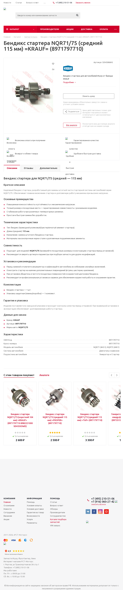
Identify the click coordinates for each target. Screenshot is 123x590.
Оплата (104, 29)
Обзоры (54, 509)
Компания (9, 498)
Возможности (33, 516)
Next (116, 375)
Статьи (53, 502)
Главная (7, 502)
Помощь (55, 498)
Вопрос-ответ (56, 505)
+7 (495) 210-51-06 (64, 3)
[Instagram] (100, 511)
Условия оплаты (34, 505)
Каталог (14, 29)
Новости (8, 509)
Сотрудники (9, 512)
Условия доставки (35, 509)
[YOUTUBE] (106, 511)
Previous (111, 375)
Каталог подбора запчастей (58, 520)
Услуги (30, 519)
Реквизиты (32, 523)
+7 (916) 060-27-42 (103, 501)
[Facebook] (94, 511)
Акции (70, 29)
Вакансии (8, 516)
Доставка (86, 29)
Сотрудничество (58, 516)
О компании (9, 505)
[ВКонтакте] (88, 511)
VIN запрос (55, 525)
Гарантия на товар (35, 512)
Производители (49, 29)
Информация (34, 498)
